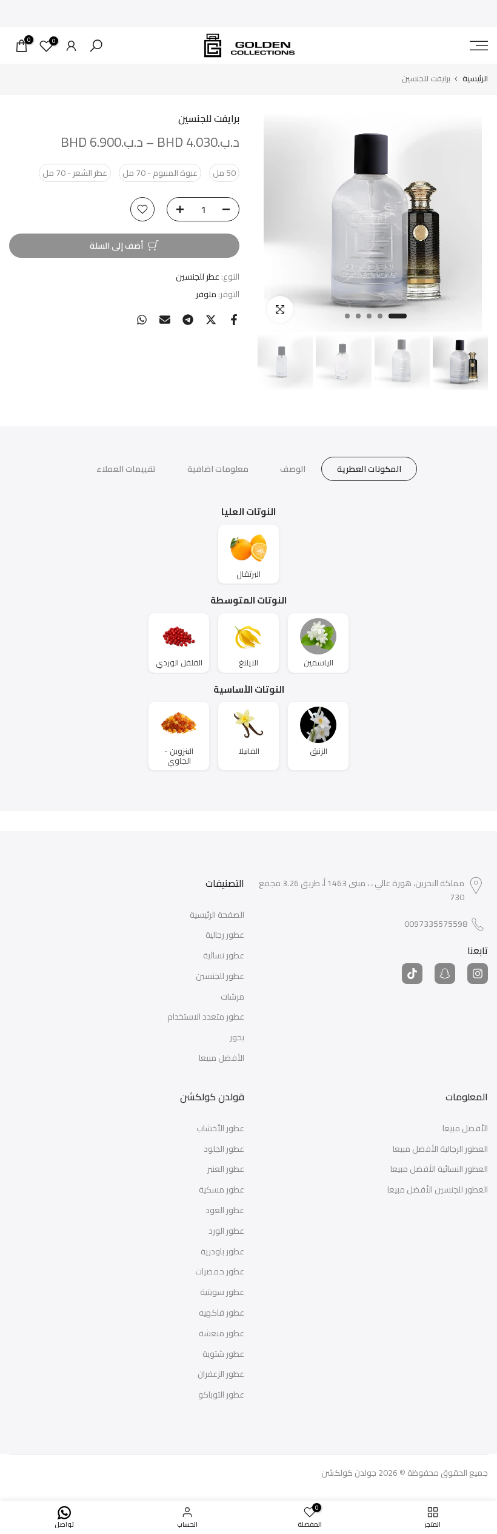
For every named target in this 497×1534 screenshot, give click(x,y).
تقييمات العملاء (126, 469)
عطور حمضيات (219, 1272)
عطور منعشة (221, 1334)
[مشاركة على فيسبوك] (233, 319)
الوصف (292, 469)
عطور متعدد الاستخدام (205, 1017)
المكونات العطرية (369, 469)
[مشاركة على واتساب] (141, 319)
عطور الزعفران (221, 1374)
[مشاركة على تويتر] (210, 319)
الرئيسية (475, 78)
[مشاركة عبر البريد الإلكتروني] (164, 319)
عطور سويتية (222, 1293)
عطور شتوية (223, 1354)
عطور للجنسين (220, 977)
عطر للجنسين (197, 276)
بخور (237, 1038)
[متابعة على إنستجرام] (477, 973)
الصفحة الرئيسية (217, 915)
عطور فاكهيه (221, 1313)
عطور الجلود (224, 1149)
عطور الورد (226, 1231)
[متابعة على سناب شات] (445, 973)
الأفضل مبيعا (221, 1058)
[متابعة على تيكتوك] (412, 973)
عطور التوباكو (221, 1395)
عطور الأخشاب (220, 1129)
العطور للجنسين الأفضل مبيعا (437, 1190)
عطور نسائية (223, 956)
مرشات (232, 997)
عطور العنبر (225, 1169)
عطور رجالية (224, 935)
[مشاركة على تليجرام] (187, 319)
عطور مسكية (221, 1190)
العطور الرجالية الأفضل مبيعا (440, 1149)
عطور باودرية (222, 1252)
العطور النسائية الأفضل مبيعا (439, 1169)
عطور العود (224, 1211)
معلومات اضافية (217, 469)
